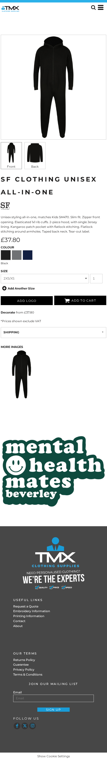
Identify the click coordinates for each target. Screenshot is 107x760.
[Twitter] (24, 726)
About (18, 626)
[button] (53, 471)
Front (11, 166)
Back (35, 166)
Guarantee (21, 664)
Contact (19, 621)
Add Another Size (21, 288)
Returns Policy (24, 660)
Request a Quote (25, 606)
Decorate (8, 312)
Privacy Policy (23, 669)
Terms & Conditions (27, 674)
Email (17, 692)
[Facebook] (17, 726)
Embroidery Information (31, 611)
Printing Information (28, 616)
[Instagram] (32, 726)
